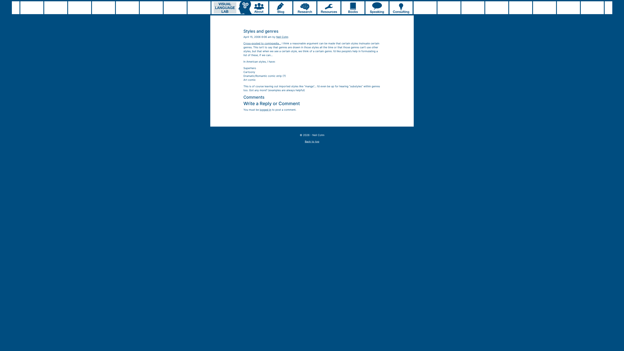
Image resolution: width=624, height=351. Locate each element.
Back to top (312, 141)
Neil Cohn (282, 37)
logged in (265, 109)
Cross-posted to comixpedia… (262, 43)
